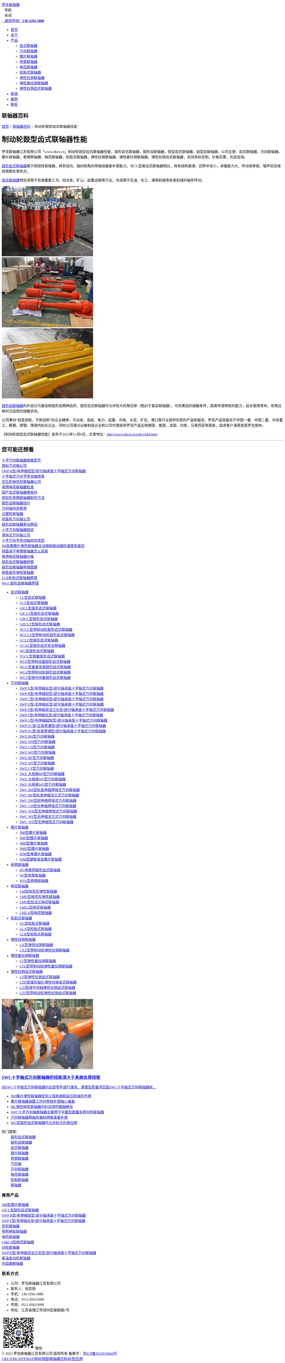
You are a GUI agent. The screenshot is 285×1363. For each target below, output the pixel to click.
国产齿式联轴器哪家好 (19, 492)
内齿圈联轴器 (12, 1263)
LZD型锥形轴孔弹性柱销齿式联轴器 (48, 982)
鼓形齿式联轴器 (14, 166)
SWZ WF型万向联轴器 (37, 763)
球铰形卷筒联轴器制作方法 (23, 498)
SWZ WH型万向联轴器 (37, 742)
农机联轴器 (11, 1226)
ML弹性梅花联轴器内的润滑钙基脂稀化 (42, 1107)
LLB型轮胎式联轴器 (35, 934)
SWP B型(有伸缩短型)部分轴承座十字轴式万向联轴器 (44, 471)
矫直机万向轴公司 (16, 519)
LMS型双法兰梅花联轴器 (39, 902)
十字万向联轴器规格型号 (21, 460)
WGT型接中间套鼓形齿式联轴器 (45, 678)
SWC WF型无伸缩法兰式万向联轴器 (48, 817)
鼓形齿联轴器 (12, 406)
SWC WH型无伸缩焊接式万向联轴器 (48, 811)
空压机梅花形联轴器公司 (21, 482)
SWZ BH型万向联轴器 (37, 736)
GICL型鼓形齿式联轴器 (38, 608)
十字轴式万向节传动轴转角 (23, 476)
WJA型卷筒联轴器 (34, 881)
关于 (14, 35)
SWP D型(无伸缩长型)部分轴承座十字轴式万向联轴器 (62, 704)
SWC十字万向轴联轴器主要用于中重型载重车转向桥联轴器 (57, 1112)
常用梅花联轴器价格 (18, 556)
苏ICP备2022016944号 (100, 1353)
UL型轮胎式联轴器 (34, 923)
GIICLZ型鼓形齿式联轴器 (40, 624)
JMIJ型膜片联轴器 (34, 838)
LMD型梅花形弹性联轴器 (40, 897)
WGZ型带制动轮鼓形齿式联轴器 (45, 672)
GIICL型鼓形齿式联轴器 (39, 619)
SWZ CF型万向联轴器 (37, 768)
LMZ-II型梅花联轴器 (36, 913)
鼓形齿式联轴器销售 (18, 562)
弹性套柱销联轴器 (34, 83)
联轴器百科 (22, 126)
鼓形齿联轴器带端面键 (19, 567)
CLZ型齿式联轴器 (34, 603)
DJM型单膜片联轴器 (36, 854)
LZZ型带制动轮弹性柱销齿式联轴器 (48, 993)
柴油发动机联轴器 (16, 1258)
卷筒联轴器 (28, 62)
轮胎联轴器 (19, 1180)
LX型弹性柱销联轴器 (36, 945)
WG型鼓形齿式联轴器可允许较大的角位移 (44, 1123)
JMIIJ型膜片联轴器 (34, 849)
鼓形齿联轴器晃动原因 (19, 524)
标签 (71, 1359)
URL (5, 1359)
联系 (14, 104)
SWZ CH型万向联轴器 (37, 747)
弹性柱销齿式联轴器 (36, 88)
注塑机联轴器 (12, 514)
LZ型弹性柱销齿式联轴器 (40, 977)
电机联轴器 (11, 1237)
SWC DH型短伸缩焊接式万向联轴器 (48, 801)
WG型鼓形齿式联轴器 (37, 651)
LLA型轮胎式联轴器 (36, 929)
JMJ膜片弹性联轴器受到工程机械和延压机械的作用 (51, 1096)
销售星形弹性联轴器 (18, 573)
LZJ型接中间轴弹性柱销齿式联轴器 (47, 988)
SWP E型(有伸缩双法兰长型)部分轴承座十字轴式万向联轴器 (67, 710)
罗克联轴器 (11, 5)
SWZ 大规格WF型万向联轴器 (42, 779)
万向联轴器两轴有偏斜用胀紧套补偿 (39, 1117)
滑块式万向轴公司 (16, 535)
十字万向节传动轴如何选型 (23, 540)
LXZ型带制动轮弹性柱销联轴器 (44, 950)
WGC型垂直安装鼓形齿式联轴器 (45, 667)
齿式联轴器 (28, 46)
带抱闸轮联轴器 (14, 1231)
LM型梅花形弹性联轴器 (38, 891)
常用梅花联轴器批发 (18, 487)
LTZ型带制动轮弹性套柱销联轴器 (46, 966)
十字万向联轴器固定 (18, 530)
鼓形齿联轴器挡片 (16, 503)
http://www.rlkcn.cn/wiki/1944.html (132, 434)
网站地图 (42, 1359)
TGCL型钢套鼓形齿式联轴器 (42, 656)
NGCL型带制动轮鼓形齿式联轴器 (46, 630)
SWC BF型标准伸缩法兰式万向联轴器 (49, 795)
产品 (14, 40)
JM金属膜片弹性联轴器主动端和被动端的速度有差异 (43, 546)
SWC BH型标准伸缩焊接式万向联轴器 (50, 790)
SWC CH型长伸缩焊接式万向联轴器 (48, 806)
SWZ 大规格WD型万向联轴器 (43, 784)
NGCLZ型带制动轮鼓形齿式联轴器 (47, 635)
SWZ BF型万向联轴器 (37, 758)
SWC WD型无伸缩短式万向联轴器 (46, 822)
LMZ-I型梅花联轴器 (35, 907)
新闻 (14, 94)
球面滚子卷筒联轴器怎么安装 (25, 551)
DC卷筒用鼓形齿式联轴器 (40, 870)
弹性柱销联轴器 (32, 78)
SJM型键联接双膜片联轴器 (41, 859)
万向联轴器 (28, 51)
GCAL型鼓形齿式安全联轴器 (42, 646)
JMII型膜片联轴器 (34, 843)
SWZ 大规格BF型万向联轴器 (42, 774)
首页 (14, 30)
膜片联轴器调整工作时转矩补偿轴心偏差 (43, 1101)
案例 (14, 99)
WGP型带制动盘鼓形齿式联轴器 (45, 662)
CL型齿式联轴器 (33, 597)
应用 (79, 1359)
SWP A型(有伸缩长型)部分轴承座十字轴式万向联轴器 (62, 688)
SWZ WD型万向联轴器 (37, 752)
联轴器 (16, 1185)
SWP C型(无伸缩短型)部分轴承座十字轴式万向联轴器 (62, 699)
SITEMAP (26, 1359)
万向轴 (16, 1164)
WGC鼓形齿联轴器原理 (20, 583)
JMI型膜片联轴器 (33, 833)
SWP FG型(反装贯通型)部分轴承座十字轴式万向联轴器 (63, 731)
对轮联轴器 (11, 1247)
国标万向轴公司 (14, 466)
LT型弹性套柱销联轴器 (38, 961)
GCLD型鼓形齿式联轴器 (39, 640)
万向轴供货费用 (14, 508)
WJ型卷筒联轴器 (33, 875)
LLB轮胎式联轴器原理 (19, 578)
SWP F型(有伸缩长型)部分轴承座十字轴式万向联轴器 (61, 715)
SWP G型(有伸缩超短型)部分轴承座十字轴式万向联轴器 (63, 720)
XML (14, 1359)
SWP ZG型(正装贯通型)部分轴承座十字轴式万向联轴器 (63, 726)
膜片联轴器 (28, 56)
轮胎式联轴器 (30, 72)
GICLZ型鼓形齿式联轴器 (39, 613)
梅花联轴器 (28, 67)
